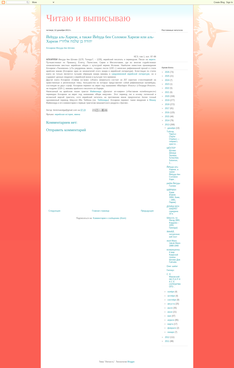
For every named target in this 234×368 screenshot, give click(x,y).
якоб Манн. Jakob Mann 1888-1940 (173, 243)
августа (171, 304)
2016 (167, 112)
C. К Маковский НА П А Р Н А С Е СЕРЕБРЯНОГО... (174, 280)
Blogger (131, 362)
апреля (171, 320)
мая (169, 316)
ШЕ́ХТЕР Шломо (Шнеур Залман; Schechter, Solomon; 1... (173, 155)
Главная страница (100, 211)
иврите (152, 59)
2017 (167, 108)
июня (170, 312)
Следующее (54, 211)
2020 (167, 96)
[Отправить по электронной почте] (94, 110)
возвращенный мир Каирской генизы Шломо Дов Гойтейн (173, 255)
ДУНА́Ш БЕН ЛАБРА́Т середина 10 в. (173, 210)
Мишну (152, 100)
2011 (167, 341)
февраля (172, 328)
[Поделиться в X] (100, 110)
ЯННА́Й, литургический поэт (173, 234)
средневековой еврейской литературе (130, 74)
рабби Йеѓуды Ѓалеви (173, 184)
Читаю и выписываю (88, 18)
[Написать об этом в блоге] (97, 110)
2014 (167, 120)
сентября (172, 300)
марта (170, 324)
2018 (167, 104)
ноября (171, 291)
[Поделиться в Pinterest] (106, 110)
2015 (167, 116)
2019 (167, 100)
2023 (167, 84)
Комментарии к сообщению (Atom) (109, 218)
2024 (167, 80)
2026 (167, 72)
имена (77, 114)
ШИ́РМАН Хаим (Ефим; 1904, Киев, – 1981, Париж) (173, 196)
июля (170, 308)
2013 (167, 124)
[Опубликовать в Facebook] (103, 110)
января (171, 332)
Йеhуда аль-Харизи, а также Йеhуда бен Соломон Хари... (173, 173)
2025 (167, 76)
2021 (167, 92)
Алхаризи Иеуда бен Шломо (60, 48)
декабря (171, 128)
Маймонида (95, 91)
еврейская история (64, 114)
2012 (167, 337)
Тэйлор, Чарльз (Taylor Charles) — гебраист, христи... (173, 137)
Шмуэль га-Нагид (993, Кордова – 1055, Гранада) (173, 223)
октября (171, 296)
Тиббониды (103, 100)
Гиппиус (170, 270)
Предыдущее (147, 211)
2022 (167, 88)
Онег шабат (172, 266)
